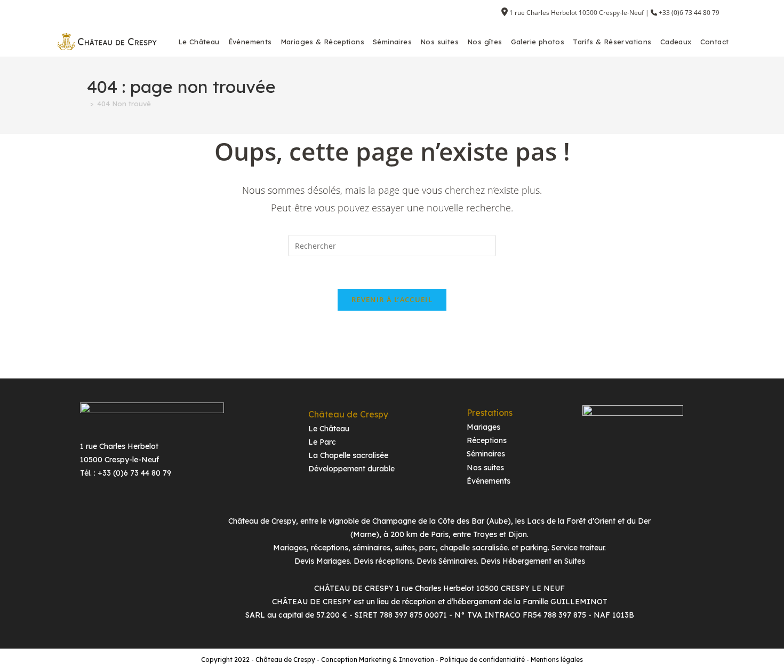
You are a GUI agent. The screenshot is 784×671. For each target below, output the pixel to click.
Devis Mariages (322, 561)
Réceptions (487, 440)
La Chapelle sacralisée (348, 455)
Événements (488, 481)
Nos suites (485, 467)
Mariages (483, 427)
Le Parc (322, 442)
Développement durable (351, 468)
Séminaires (486, 454)
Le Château (328, 428)
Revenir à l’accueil (392, 299)
